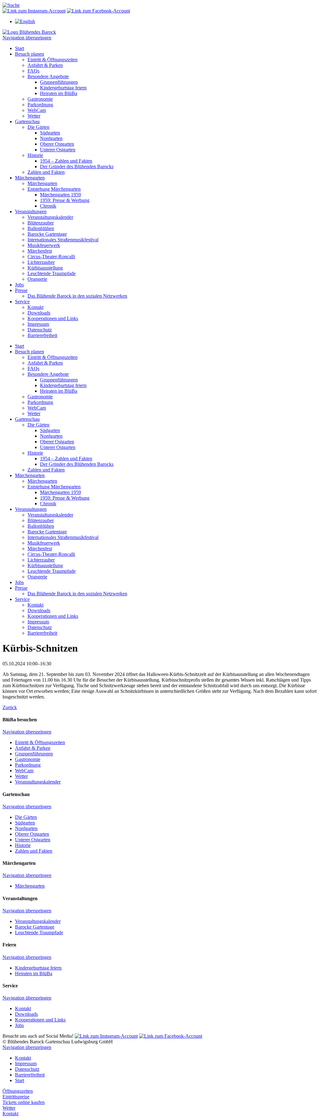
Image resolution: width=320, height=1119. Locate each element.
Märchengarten (30, 177)
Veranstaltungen (31, 211)
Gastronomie (40, 99)
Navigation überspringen (26, 37)
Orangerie (37, 279)
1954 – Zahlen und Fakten (66, 161)
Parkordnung (40, 104)
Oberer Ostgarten (57, 144)
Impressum (38, 324)
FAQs (33, 70)
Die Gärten (38, 127)
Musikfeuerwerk (44, 245)
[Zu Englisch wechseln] (25, 21)
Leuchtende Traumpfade (52, 273)
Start (19, 48)
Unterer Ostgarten (57, 149)
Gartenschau (27, 121)
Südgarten (50, 132)
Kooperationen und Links (53, 318)
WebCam (37, 110)
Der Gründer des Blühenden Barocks (76, 166)
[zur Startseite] (29, 32)
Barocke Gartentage (47, 234)
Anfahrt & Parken (45, 65)
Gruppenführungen (59, 82)
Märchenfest (40, 251)
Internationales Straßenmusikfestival (63, 239)
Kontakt (35, 307)
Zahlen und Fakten (46, 172)
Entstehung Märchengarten (54, 189)
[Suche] (11, 5)
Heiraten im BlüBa (58, 93)
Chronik (48, 206)
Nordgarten (51, 138)
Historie (35, 155)
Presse (21, 290)
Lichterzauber (41, 262)
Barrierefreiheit (42, 335)
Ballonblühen (41, 228)
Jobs (19, 284)
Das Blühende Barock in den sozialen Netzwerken (77, 296)
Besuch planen (29, 54)
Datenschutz (40, 329)
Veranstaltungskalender (50, 217)
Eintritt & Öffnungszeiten (53, 59)
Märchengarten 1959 (60, 194)
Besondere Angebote (48, 76)
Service (22, 301)
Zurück (9, 707)
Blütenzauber (41, 222)
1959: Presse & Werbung (64, 200)
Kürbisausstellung (45, 267)
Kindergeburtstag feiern (63, 87)
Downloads (39, 312)
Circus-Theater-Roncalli (51, 256)
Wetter (34, 115)
